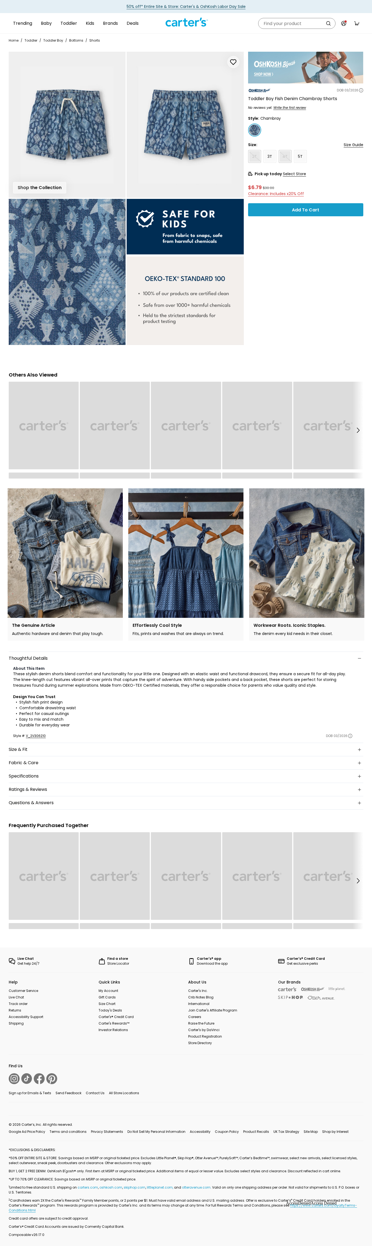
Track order (18, 1003)
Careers (194, 1016)
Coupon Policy (227, 1131)
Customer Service (23, 990)
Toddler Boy (53, 40)
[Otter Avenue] (321, 998)
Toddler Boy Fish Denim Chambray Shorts (292, 98)
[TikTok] (26, 1078)
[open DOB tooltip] (361, 90)
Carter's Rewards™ (114, 1023)
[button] (357, 430)
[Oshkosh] (312, 989)
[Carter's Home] (186, 22)
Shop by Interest (335, 1131)
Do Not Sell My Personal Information (156, 1131)
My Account (108, 990)
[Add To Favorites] (233, 62)
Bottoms (76, 40)
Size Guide (353, 144)
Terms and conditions (68, 1131)
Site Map (311, 1131)
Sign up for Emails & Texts (30, 1093)
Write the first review (289, 107)
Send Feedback (68, 1093)
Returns (15, 1010)
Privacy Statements (107, 1131)
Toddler (68, 23)
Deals (133, 23)
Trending (22, 23)
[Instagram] (14, 1078)
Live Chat (16, 997)
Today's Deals (110, 1010)
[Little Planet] (337, 989)
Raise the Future (201, 1023)
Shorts (94, 40)
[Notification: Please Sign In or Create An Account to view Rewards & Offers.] (343, 23)
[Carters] (287, 989)
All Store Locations (124, 1093)
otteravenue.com (196, 1187)
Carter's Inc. (198, 990)
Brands (110, 23)
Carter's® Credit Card (116, 1016)
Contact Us (95, 1093)
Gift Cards (107, 997)
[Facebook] (39, 1078)
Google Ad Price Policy (27, 1131)
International (198, 1003)
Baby (46, 23)
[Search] (328, 23)
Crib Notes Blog (201, 997)
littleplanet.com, (160, 1187)
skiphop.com (134, 1187)
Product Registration (205, 1036)
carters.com (88, 1187)
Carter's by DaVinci (203, 1030)
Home (14, 40)
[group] (65, 564)
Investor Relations (113, 1030)
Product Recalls (256, 1131)
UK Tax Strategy (286, 1131)
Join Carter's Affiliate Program (212, 1010)
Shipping (16, 1023)
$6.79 (255, 187)
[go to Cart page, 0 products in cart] (356, 23)
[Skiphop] (290, 997)
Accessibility (200, 1131)
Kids (90, 23)
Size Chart (107, 1003)
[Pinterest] (51, 1078)
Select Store (294, 174)
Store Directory (200, 1043)
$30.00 (268, 188)
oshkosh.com (110, 1187)
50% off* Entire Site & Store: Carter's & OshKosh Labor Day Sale (186, 6)
